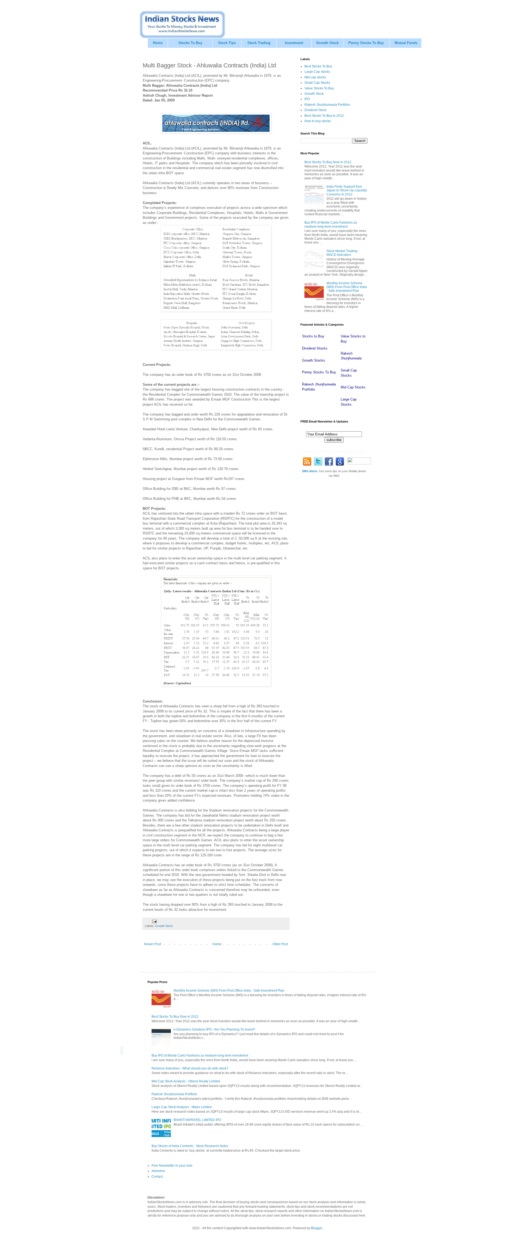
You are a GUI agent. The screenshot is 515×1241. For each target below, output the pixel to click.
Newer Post (152, 944)
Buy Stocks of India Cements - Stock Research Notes (190, 1146)
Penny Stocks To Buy (366, 43)
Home (158, 43)
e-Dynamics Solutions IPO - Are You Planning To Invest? (214, 1029)
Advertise (158, 1171)
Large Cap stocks (317, 72)
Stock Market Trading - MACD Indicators (342, 253)
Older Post (280, 944)
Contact (157, 1176)
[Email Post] (154, 921)
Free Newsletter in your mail (172, 1165)
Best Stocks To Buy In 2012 (324, 116)
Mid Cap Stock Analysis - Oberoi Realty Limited (186, 1081)
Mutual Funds (406, 43)
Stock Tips (227, 43)
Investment (294, 43)
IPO (307, 99)
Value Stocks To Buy (319, 88)
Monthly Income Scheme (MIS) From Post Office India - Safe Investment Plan (346, 287)
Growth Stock (327, 43)
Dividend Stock (315, 110)
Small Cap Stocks (317, 83)
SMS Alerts (309, 471)
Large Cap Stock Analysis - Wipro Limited (182, 1107)
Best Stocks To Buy (318, 66)
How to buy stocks (317, 121)
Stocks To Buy (190, 43)
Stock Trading (258, 43)
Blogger (316, 1228)
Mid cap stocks (315, 77)
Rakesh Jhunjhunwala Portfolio (327, 105)
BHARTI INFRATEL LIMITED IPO (197, 1120)
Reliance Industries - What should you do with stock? (190, 1068)
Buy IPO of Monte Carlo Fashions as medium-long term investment (330, 224)
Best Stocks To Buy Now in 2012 (327, 162)
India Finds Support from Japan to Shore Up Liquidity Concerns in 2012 (346, 190)
